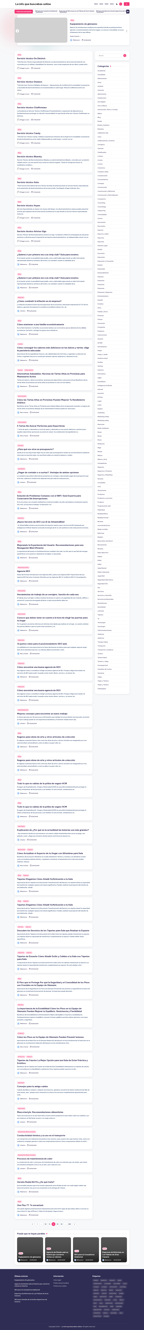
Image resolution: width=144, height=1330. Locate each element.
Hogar (100, 351)
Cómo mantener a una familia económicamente (40, 324)
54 (61, 1224)
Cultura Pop (102, 211)
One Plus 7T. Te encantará (30, 1205)
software (101, 611)
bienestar (112, 1280)
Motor (100, 440)
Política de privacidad (61, 1283)
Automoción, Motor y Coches (26, 1132)
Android (100, 86)
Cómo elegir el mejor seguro (92, 11)
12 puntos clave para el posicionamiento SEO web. (42, 644)
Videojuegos (102, 689)
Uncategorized (103, 665)
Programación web (104, 506)
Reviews (100, 549)
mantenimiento (98, 1300)
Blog (72, 19)
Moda (100, 432)
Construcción (102, 187)
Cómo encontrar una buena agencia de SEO (39, 667)
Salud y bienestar (103, 572)
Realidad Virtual (103, 518)
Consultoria (102, 199)
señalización (115, 1309)
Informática (102, 374)
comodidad (107, 1283)
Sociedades (102, 607)
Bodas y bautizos (103, 125)
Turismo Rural (102, 658)
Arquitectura (102, 98)
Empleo (100, 265)
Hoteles (100, 362)
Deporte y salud (103, 234)
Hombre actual (103, 358)
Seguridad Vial (103, 584)
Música (100, 456)
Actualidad (101, 75)
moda (115, 1300)
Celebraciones (97, 1283)
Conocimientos (103, 180)
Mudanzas (101, 444)
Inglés (100, 378)
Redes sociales (103, 529)
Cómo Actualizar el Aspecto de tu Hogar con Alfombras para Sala (50, 853)
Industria (101, 370)
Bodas (100, 121)
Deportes (101, 238)
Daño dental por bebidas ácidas (113, 11)
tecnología (101, 627)
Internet (20, 445)
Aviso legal (57, 1280)
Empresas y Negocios (105, 292)
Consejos (101, 184)
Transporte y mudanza (105, 650)
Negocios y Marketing (105, 475)
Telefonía (101, 634)
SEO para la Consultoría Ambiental (27, 1290)
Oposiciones (102, 490)
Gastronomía (29, 370)
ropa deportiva (103, 1306)
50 (45, 1224)
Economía (101, 253)
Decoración (21, 591)
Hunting (100, 366)
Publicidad (21, 1108)
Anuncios (21, 518)
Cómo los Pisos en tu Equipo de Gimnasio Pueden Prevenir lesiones (50, 1037)
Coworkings (102, 207)
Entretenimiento (103, 296)
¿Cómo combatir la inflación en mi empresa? (39, 301)
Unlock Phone (97, 1316)
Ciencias (101, 149)
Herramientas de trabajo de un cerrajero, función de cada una (48, 594)
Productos (21, 1056)
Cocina (20, 344)
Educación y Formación (106, 261)
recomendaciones (104, 526)
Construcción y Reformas (106, 191)
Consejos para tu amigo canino (32, 1086)
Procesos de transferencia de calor (34, 1159)
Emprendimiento (23, 710)
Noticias (20, 927)
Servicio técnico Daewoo (29, 82)
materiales (107, 1300)
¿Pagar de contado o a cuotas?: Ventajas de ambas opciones (48, 472)
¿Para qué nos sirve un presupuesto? (35, 449)
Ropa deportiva (103, 553)
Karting (100, 397)
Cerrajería (101, 145)
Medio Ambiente (103, 428)
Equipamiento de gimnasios (29, 1257)
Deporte (100, 230)
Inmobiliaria (102, 382)
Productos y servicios (105, 498)
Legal (99, 401)
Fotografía (101, 327)
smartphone (97, 1313)
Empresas (21, 640)
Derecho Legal (102, 246)
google (100, 343)
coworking (123, 1287)
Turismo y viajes (103, 661)
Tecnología (101, 623)
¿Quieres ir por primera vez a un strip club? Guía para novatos (47, 254)
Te (98, 619)
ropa (95, 1306)
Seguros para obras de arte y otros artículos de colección (46, 737)
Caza (99, 137)
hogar (95, 1296)
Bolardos (101, 129)
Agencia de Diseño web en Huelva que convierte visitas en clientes (57, 1254)
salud (111, 1306)
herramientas (102, 347)
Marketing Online (23, 567)
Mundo (100, 452)
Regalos (100, 537)
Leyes (99, 405)
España (100, 300)
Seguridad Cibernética (105, 580)
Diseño (100, 250)
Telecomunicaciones (105, 630)
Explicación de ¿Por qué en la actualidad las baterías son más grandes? (53, 830)
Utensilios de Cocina (105, 669)
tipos (121, 1313)
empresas (96, 1293)
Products (21, 1033)
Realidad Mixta (103, 514)
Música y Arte (102, 459)
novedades (21, 469)
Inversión (101, 393)
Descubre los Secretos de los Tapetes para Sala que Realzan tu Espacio (53, 930)
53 (57, 1224)
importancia (103, 1296)
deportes (103, 1290)
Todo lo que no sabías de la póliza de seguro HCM (42, 783)
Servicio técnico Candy (28, 133)
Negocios (21, 297)
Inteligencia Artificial (105, 386)
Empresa (101, 277)
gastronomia (113, 1293)
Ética (99, 308)
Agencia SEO (23, 571)
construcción (113, 1287)
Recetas (100, 522)
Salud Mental (102, 568)
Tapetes (30, 849)
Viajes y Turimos (103, 681)
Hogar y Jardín (103, 355)
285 (69, 1224)
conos (124, 1283)
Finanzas (101, 316)
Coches (100, 156)
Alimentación (102, 79)
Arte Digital (101, 102)
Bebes (100, 114)
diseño (111, 1290)
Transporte (101, 646)
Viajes (100, 677)
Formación (101, 323)
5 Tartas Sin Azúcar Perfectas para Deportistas (41, 426)
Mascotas (101, 424)
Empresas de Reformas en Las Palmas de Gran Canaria (113, 1254)
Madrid (100, 409)
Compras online (103, 172)
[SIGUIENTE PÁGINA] (74, 1224)
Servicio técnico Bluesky (29, 156)
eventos (104, 1293)
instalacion (118, 1296)
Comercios (101, 168)
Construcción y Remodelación (108, 195)
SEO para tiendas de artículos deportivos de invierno (64, 11)
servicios (106, 1309)
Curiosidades (102, 215)
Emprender (101, 269)
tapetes (105, 1313)
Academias (101, 71)
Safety (100, 557)
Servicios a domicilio (105, 595)
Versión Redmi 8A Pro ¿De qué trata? (35, 1182)
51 (49, 1224)
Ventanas (101, 673)
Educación (101, 257)
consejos (96, 1287)
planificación (109, 1303)
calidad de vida (103, 133)
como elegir (117, 1283)
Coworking (101, 203)
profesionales (119, 1303)
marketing (101, 413)
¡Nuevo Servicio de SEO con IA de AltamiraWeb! (41, 522)
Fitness (100, 320)
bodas (119, 1280)
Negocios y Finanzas (105, 471)
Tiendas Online (103, 642)
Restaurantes (102, 545)
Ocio (99, 487)
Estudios (100, 304)
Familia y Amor (103, 312)
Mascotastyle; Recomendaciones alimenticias (40, 1112)
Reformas (101, 533)
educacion (119, 1290)
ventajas (106, 1316)
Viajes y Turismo (103, 685)
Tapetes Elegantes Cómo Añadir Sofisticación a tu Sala (45, 879)
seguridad (101, 576)
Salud (99, 560)
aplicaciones (102, 94)
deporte (96, 1290)
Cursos (100, 218)
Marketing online (103, 421)
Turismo (100, 654)
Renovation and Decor (105, 541)
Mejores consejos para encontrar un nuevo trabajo (42, 714)
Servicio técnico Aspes (28, 205)
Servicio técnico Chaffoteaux (32, 107)
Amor (99, 82)
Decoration (101, 226)
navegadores (102, 463)
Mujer (99, 448)
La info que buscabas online (33, 4)
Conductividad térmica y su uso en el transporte (41, 1135)
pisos (101, 1303)
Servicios (101, 592)
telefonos (101, 638)
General (100, 339)
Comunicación (102, 176)
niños (95, 1303)
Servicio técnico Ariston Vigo (31, 231)
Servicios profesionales (106, 599)
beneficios (103, 1280)
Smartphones (102, 603)
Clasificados (102, 152)
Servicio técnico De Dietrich (31, 58)
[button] (127, 4)
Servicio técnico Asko (28, 182)
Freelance (101, 331)
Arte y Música (102, 106)
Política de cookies (60, 1286)
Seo (99, 588)
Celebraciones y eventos (106, 141)
